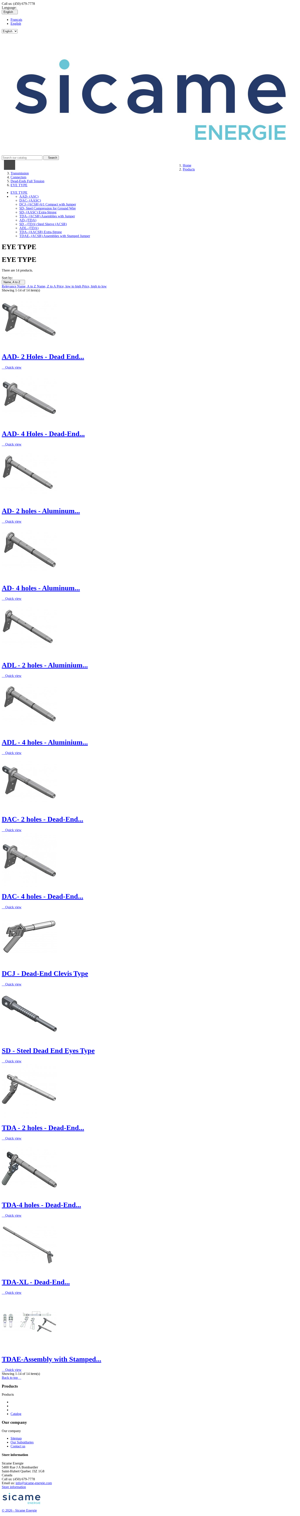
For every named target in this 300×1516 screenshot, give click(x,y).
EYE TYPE (19, 192)
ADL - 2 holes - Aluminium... (45, 665)
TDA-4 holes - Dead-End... (41, 1205)
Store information (14, 1487)
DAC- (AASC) (30, 200)
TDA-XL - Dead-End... (36, 1282)
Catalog (16, 1414)
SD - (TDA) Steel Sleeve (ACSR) (43, 224)
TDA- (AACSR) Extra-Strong (40, 232)
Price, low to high (69, 286)
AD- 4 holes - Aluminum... (41, 588)
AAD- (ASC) (28, 196)
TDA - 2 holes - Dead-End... (43, 1128)
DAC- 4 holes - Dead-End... (42, 896)
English (16, 23)
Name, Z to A (47, 286)
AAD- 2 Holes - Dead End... (43, 356)
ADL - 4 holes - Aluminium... (45, 742)
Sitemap (16, 1438)
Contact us (18, 1446)
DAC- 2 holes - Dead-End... (42, 819)
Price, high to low (94, 286)
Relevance (9, 286)
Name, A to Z (13, 282)
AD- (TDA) (27, 220)
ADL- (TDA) (28, 228)
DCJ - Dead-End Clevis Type (45, 973)
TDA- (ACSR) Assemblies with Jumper (47, 216)
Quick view (12, 367)
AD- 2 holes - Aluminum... (41, 511)
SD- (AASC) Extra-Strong (37, 212)
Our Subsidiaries (22, 1442)
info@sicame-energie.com (34, 1483)
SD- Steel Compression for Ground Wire (47, 208)
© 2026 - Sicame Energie (19, 1510)
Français (16, 19)
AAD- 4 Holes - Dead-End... (43, 434)
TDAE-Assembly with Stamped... (51, 1359)
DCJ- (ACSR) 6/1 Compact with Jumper (47, 204)
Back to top (11, 1377)
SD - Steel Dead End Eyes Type (48, 1050)
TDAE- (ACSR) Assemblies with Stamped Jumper (54, 236)
